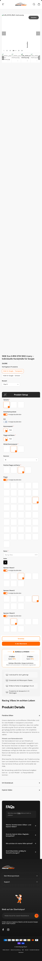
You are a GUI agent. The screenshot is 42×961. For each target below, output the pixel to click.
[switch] (5, 415)
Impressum (21, 952)
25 (18, 50)
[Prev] (3, 58)
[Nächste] (38, 33)
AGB (23, 950)
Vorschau (21, 639)
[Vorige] (4, 33)
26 (22, 50)
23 (10, 50)
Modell (4, 381)
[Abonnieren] (36, 916)
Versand (26, 950)
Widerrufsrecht (6, 950)
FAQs (18, 813)
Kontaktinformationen (34, 950)
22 (7, 50)
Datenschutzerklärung (16, 950)
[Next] (39, 58)
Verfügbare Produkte (10, 367)
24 (13, 50)
